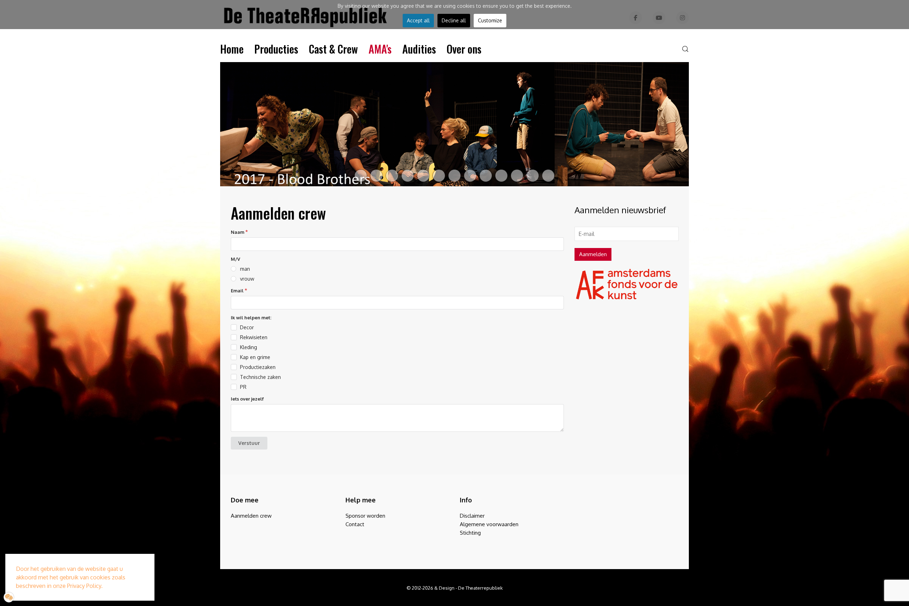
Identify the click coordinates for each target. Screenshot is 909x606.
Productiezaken (258, 367)
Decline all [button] (454, 20)
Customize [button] (490, 20)
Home (232, 49)
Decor (247, 327)
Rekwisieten (253, 337)
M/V (235, 259)
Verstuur (249, 443)
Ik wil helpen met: (251, 317)
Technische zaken (260, 377)
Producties (276, 49)
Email (237, 290)
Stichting (470, 532)
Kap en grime (255, 357)
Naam (237, 232)
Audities (419, 49)
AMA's (380, 49)
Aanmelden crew (251, 515)
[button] (685, 49)
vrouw (247, 279)
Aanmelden (593, 254)
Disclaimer (472, 515)
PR (243, 387)
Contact (354, 524)
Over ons (464, 49)
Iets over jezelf (247, 399)
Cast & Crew (333, 49)
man (245, 269)
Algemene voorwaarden (489, 524)
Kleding (248, 347)
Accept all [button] (418, 20)
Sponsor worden (365, 515)
